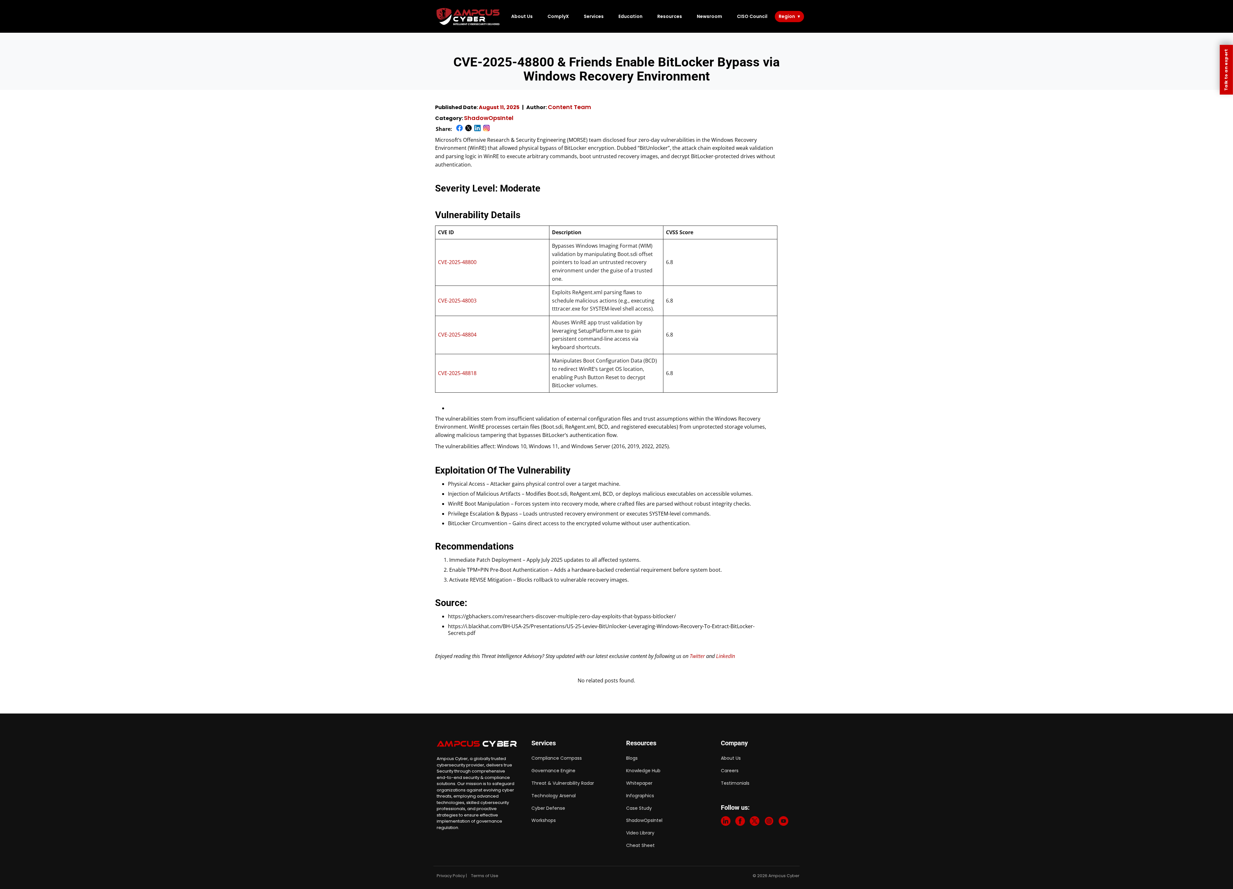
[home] (468, 16)
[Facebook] (740, 822)
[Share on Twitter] (468, 129)
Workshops (543, 820)
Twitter (697, 656)
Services (594, 16)
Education (630, 16)
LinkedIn (725, 656)
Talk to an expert (1226, 70)
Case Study (639, 808)
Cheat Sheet (640, 845)
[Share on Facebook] (459, 129)
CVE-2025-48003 (457, 300)
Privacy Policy (451, 876)
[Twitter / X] (754, 822)
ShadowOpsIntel (488, 118)
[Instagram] (769, 822)
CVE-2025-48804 (457, 334)
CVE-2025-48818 (457, 373)
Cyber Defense (548, 808)
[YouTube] (783, 822)
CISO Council (752, 16)
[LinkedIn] (725, 822)
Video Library (640, 833)
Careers (730, 770)
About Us (522, 16)
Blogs (632, 758)
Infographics (640, 795)
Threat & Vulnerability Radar (562, 783)
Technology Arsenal (553, 795)
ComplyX (558, 16)
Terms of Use (484, 876)
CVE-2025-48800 (457, 262)
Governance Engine (553, 770)
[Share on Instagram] (486, 129)
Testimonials (735, 783)
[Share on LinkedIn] (477, 129)
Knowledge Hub (643, 770)
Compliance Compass (556, 758)
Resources (669, 16)
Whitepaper (639, 783)
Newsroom (709, 16)
